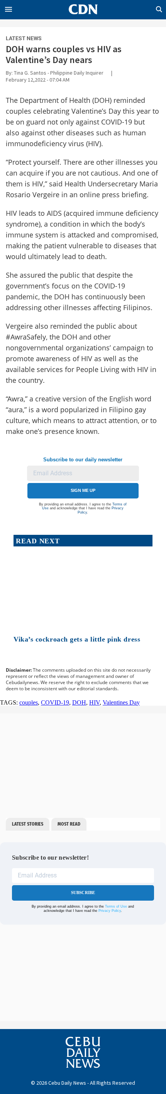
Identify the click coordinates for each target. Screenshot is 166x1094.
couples (28, 702)
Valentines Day (121, 702)
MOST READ (69, 824)
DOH (79, 702)
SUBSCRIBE (83, 892)
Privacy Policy (109, 911)
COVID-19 (55, 702)
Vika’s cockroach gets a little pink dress (77, 639)
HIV (94, 702)
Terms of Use (116, 906)
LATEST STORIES (27, 824)
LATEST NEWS (24, 38)
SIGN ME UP (83, 490)
